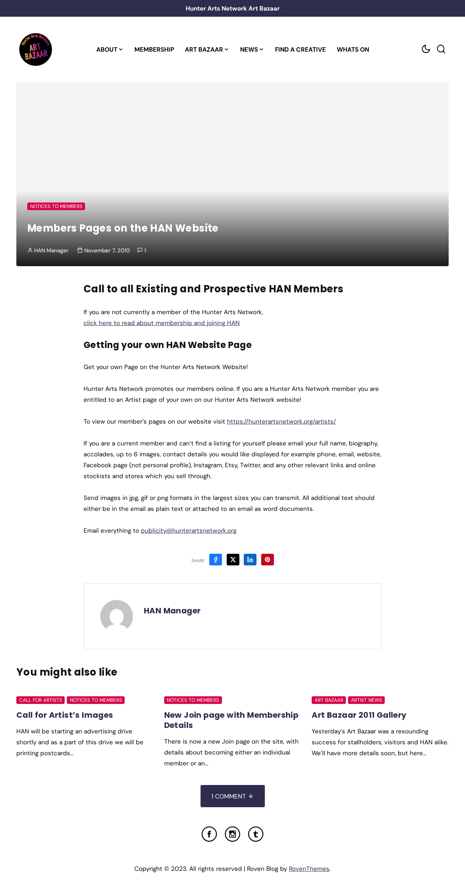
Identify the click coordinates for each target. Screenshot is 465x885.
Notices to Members (56, 206)
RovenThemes (309, 869)
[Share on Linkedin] (250, 559)
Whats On (353, 49)
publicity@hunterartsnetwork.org (188, 530)
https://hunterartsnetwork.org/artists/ (281, 421)
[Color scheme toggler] (425, 49)
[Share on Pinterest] (267, 559)
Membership (154, 49)
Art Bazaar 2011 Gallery (359, 715)
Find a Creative (300, 49)
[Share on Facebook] (215, 559)
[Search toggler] (441, 49)
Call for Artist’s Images (64, 715)
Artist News (366, 700)
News (249, 49)
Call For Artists (40, 700)
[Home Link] (35, 49)
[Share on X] (233, 559)
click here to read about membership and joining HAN (162, 323)
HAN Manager (51, 250)
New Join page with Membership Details (231, 720)
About (106, 49)
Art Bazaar (204, 49)
